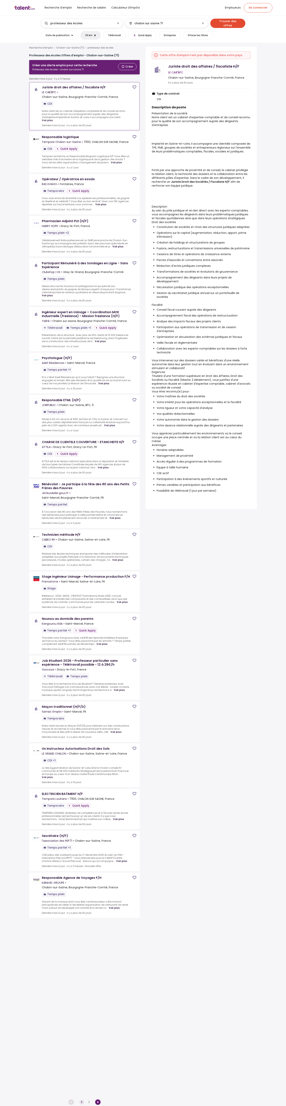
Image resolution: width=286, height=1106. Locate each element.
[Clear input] (118, 23)
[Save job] (134, 87)
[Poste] (78, 23)
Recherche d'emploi (41, 48)
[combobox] (81, 23)
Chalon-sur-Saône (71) (70, 48)
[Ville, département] (163, 23)
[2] (98, 1102)
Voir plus (47, 120)
